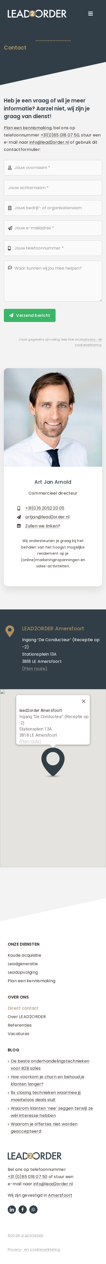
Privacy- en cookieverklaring (34, 1249)
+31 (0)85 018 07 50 (28, 1177)
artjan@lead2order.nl (47, 517)
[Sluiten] (83, 701)
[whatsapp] (33, 1209)
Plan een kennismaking (27, 128)
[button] (53, 762)
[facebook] (23, 1209)
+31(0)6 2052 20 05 (44, 508)
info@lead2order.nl (49, 142)
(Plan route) (30, 741)
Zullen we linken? (42, 526)
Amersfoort (60, 1195)
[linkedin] (12, 1209)
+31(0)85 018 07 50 (60, 135)
